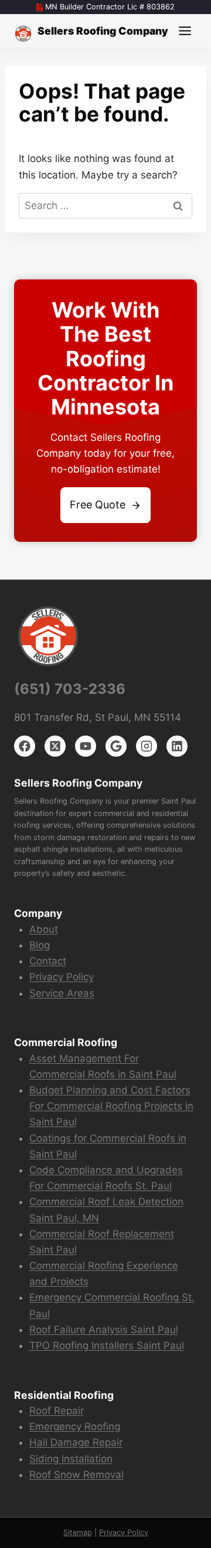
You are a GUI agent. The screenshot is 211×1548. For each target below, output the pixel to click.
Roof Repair (56, 1411)
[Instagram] (146, 746)
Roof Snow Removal (76, 1474)
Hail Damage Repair (75, 1442)
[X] (55, 746)
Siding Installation (71, 1459)
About (43, 929)
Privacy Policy (61, 977)
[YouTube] (85, 746)
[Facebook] (24, 746)
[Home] (23, 33)
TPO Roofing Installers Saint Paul (106, 1345)
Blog (39, 945)
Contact (47, 961)
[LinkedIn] (177, 746)
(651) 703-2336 (69, 688)
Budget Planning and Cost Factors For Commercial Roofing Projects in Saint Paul (111, 1106)
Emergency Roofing (74, 1426)
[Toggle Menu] (185, 31)
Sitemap (77, 1532)
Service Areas (61, 993)
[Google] (116, 746)
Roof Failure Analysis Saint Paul (103, 1329)
